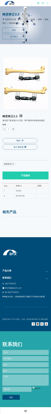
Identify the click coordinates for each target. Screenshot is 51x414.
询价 (18, 140)
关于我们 (14, 36)
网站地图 (44, 319)
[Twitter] (42, 324)
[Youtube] (46, 324)
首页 (14, 30)
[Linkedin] (37, 324)
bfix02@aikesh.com (13, 288)
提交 (11, 397)
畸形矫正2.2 (9, 164)
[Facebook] (33, 324)
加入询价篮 (19, 147)
